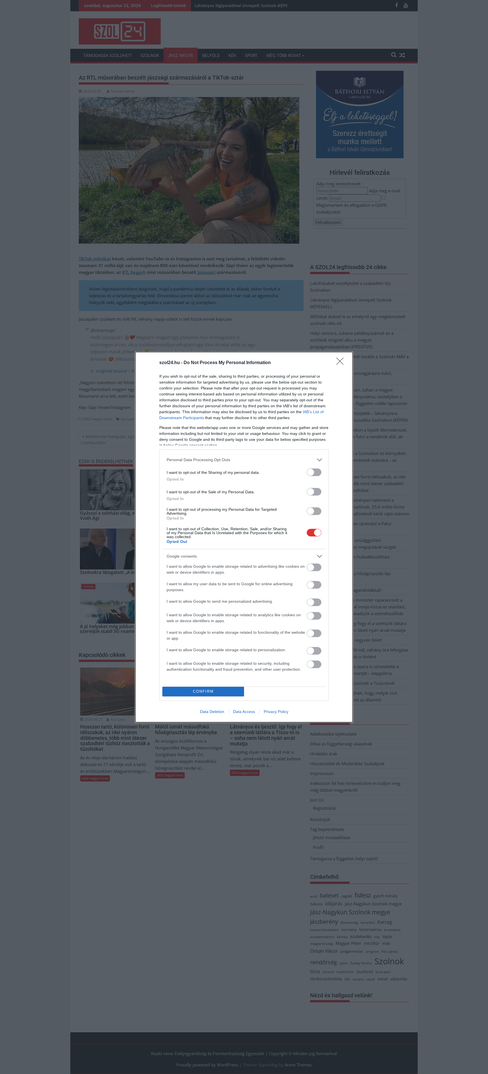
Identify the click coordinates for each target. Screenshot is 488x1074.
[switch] (314, 472)
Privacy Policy (276, 711)
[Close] (341, 363)
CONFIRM (203, 691)
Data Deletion (212, 711)
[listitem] (244, 460)
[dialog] (244, 537)
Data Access (244, 711)
